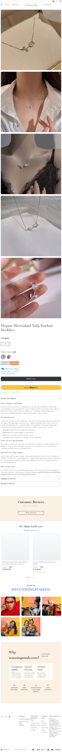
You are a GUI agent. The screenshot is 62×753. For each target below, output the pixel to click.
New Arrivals (47, 4)
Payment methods (35, 723)
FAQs (32, 721)
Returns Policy (34, 727)
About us (43, 723)
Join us (31, 586)
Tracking (33, 730)
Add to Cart (31, 379)
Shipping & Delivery (36, 725)
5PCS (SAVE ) (5, 364)
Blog (42, 721)
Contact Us (44, 725)
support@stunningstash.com (26, 719)
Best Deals (15, 4)
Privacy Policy (45, 727)
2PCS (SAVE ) (5, 362)
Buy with (26, 387)
